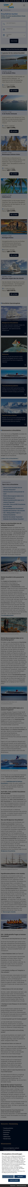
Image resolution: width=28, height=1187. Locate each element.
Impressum (13, 1185)
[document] (14, 1164)
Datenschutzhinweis (21, 1185)
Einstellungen (14, 1180)
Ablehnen (20, 1176)
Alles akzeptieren (8, 1176)
